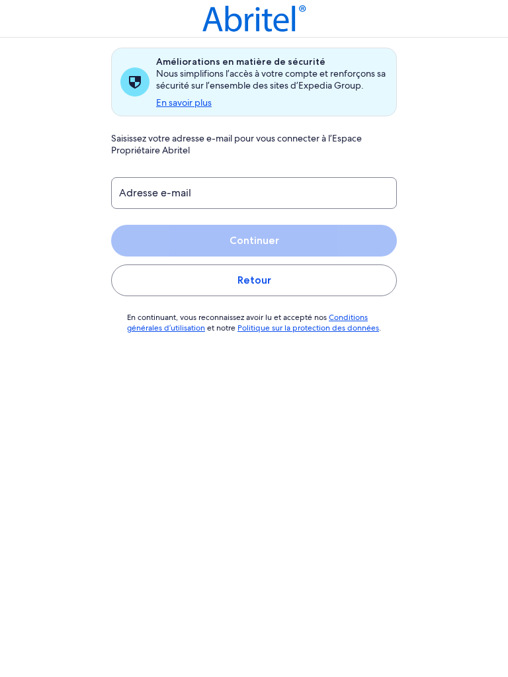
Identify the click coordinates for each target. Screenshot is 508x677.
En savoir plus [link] (184, 102)
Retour (254, 280)
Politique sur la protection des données (308, 328)
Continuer (254, 240)
